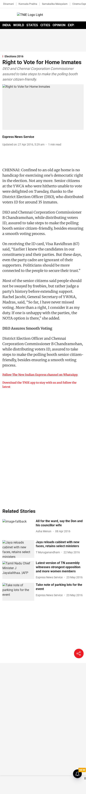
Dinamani (8, 4)
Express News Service (18, 137)
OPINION (59, 25)
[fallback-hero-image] (18, 528)
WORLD (18, 25)
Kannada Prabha (28, 4)
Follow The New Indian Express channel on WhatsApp (40, 374)
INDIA (6, 25)
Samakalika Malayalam (55, 4)
